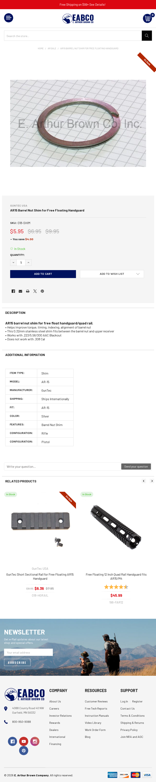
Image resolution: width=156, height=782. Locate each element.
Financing (55, 744)
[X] (35, 291)
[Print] (28, 291)
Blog (87, 736)
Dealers (53, 730)
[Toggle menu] (8, 17)
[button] (112, 274)
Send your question (136, 466)
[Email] (20, 291)
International (57, 736)
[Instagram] (34, 741)
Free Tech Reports (96, 708)
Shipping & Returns (132, 722)
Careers (54, 708)
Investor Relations (60, 715)
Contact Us (127, 708)
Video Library (93, 722)
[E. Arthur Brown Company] (25, 694)
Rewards (54, 722)
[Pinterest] (42, 291)
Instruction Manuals (97, 715)
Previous (144, 481)
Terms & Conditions (132, 715)
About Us (55, 701)
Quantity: (17, 255)
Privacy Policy (129, 730)
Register (137, 701)
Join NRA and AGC (131, 736)
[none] (78, 123)
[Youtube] (23, 741)
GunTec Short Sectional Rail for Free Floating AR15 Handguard (40, 576)
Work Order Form (95, 730)
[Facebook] (13, 291)
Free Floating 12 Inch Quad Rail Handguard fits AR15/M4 (116, 576)
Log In (124, 701)
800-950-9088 (21, 721)
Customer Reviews (96, 701)
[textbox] (62, 466)
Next (152, 481)
